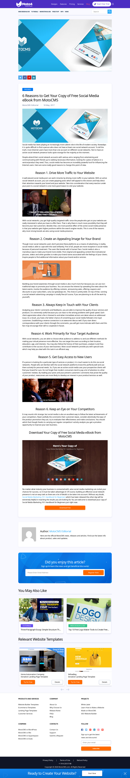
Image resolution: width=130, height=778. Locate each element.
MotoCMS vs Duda (25, 739)
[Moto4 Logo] (24, 4)
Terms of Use (65, 760)
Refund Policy (82, 760)
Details (57, 682)
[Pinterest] (29, 77)
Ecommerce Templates (27, 707)
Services (80, 4)
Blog (88, 4)
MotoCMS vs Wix (24, 733)
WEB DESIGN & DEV (24, 12)
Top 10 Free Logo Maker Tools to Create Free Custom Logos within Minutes (88, 629)
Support (53, 733)
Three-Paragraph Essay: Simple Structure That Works (41, 629)
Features (63, 4)
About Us (53, 704)
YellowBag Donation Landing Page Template (81, 675)
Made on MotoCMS (88, 710)
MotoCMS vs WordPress (27, 730)
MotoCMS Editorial (30, 105)
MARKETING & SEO (45, 12)
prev (62, 690)
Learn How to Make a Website (92, 707)
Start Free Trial (102, 4)
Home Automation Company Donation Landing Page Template (34, 675)
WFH (62, 12)
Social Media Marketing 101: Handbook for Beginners (44, 497)
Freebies (27, 89)
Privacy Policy (48, 760)
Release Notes (55, 710)
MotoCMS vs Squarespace (28, 736)
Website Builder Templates (28, 704)
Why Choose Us (56, 707)
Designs (54, 4)
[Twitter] (20, 77)
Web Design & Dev (77, 626)
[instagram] (98, 730)
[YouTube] (90, 730)
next (67, 690)
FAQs (52, 714)
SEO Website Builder (89, 714)
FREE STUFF (55, 12)
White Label (85, 704)
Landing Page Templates (27, 710)
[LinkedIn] (34, 77)
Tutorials (27, 626)
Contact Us (54, 730)
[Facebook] (25, 77)
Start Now (92, 773)
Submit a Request (56, 736)
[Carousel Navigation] (65, 690)
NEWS (67, 12)
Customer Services (25, 714)
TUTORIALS (34, 12)
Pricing (72, 4)
